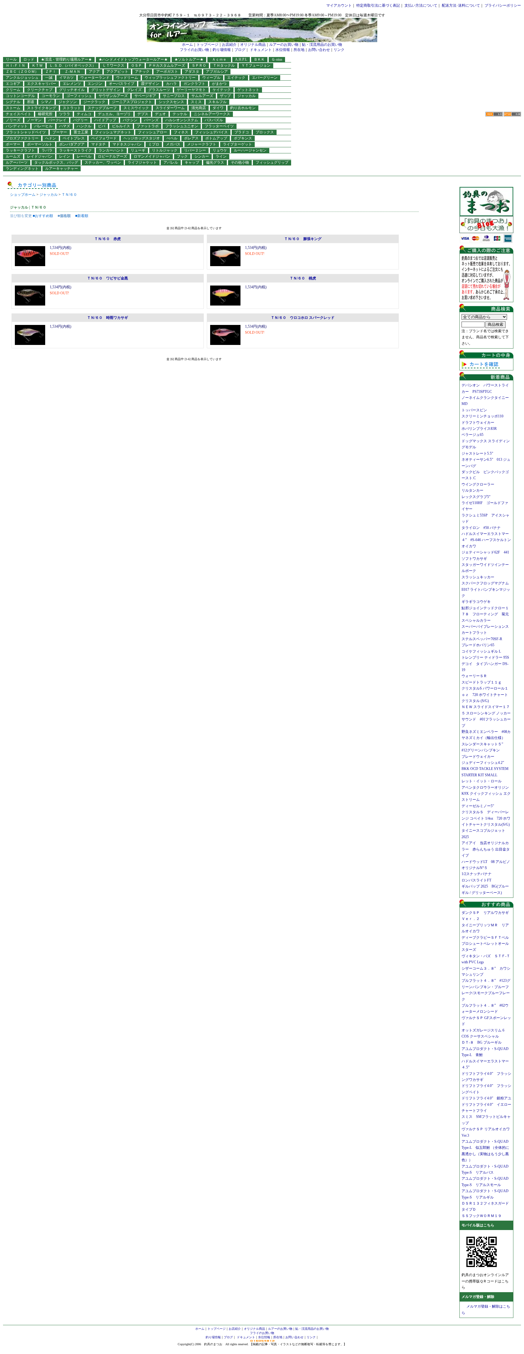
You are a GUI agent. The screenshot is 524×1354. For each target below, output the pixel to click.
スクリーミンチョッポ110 (482, 416)
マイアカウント (339, 5)
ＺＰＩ (50, 71)
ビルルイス (121, 126)
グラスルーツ (159, 90)
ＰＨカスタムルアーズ (167, 65)
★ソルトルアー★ (188, 59)
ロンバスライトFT (476, 880)
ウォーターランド (94, 77)
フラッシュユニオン (181, 126)
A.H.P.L (241, 59)
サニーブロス (174, 96)
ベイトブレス (74, 138)
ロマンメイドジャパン (152, 156)
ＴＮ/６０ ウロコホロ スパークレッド (302, 318)
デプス (142, 114)
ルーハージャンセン (250, 150)
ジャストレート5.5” (477, 453)
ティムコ (84, 114)
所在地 (299, 50)
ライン (221, 156)
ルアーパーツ (17, 162)
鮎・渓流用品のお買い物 (322, 44)
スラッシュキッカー (478, 577)
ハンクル (84, 126)
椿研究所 (45, 114)
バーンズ (151, 120)
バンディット (17, 126)
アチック (142, 71)
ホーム (187, 44)
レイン (64, 156)
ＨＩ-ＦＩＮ (15, 65)
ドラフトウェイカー (478, 422)
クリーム (13, 90)
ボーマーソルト (39, 144)
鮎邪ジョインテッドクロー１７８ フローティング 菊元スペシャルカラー (485, 614)
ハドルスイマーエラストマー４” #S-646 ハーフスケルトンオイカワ (486, 540)
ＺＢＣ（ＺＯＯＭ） (22, 71)
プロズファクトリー (22, 138)
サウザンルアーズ (113, 96)
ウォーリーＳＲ (476, 676)
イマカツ (66, 77)
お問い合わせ (319, 50)
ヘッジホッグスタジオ (141, 138)
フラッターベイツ (219, 126)
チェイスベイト (18, 114)
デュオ (160, 114)
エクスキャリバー (41, 84)
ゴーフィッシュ (79, 96)
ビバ (101, 126)
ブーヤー (59, 132)
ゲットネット (248, 90)
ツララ (64, 114)
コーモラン (51, 96)
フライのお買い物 (194, 50)
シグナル (13, 102)
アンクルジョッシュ (22, 77)
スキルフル (217, 102)
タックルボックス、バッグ (56, 162)
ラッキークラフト (20, 150)
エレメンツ (72, 84)
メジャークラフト (201, 144)
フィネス (181, 132)
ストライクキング (41, 108)
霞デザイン (150, 84)
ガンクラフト (194, 84)
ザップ (225, 96)
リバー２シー (195, 150)
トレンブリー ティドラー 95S (485, 657)
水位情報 (282, 50)
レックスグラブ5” (478, 497)
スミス (196, 102)
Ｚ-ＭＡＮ (74, 71)
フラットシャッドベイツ (26, 132)
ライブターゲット (237, 144)
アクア (94, 71)
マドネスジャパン (127, 144)
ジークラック (94, 102)
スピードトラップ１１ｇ (483, 682)
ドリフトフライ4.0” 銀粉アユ (486, 1098)
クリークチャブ (39, 90)
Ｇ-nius (276, 59)
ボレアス (191, 138)
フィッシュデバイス (211, 132)
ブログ (239, 50)
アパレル (170, 162)
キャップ (192, 162)
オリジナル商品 (253, 44)
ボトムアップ (216, 138)
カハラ (171, 84)
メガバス (173, 144)
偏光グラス (215, 162)
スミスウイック (136, 108)
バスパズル (214, 120)
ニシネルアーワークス (212, 114)
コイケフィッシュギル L (481, 651)
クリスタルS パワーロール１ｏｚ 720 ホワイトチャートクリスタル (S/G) (485, 694)
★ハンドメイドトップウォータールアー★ (133, 59)
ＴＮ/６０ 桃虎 (303, 278)
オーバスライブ (121, 84)
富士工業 (81, 132)
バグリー (80, 120)
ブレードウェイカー (478, 756)
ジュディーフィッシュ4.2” (483, 763)
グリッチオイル (72, 90)
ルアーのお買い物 (283, 44)
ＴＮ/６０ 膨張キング (302, 239)
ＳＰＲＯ (199, 65)
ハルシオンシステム (181, 120)
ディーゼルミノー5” (480, 806)
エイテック (236, 77)
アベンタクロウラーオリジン (487, 787)
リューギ (138, 150)
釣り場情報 (222, 50)
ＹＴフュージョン (255, 65)
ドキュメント (261, 50)
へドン (50, 138)
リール (11, 59)
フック (182, 156)
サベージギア (145, 96)
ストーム (13, 108)
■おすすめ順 (43, 216)
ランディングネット (22, 168)
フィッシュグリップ (272, 162)
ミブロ (153, 144)
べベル (171, 138)
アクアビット (117, 71)
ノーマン (34, 120)
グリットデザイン (105, 90)
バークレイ (57, 120)
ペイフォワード (104, 138)
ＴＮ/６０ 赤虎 (107, 239)
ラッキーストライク (75, 150)
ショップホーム (22, 194)
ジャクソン (68, 102)
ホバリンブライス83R (479, 428)
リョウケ (220, 150)
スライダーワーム (170, 108)
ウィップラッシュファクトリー (170, 77)
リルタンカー (472, 490)
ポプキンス (243, 138)
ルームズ (13, 156)
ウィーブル (211, 77)
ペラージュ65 (472, 435)
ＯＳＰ (136, 65)
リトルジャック (164, 150)
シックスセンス (171, 102)
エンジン (95, 84)
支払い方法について (421, 5)
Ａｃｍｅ (221, 59)
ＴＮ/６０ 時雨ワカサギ (107, 318)
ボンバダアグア (72, 144)
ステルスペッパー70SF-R (482, 639)
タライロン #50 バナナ (481, 528)
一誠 (48, 77)
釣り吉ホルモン (243, 108)
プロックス (265, 132)
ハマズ (64, 126)
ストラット (72, 108)
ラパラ (47, 150)
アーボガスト (167, 71)
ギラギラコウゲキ (478, 602)
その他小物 (240, 162)
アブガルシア (217, 71)
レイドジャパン (39, 156)
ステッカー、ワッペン (103, 162)
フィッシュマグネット (113, 132)
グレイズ (134, 90)
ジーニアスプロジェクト (132, 102)
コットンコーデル (20, 96)
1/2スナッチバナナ (477, 874)
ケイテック (222, 90)
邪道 (30, 102)
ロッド (28, 59)
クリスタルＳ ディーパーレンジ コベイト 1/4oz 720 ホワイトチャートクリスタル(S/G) (486, 818)
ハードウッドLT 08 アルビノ (486, 862)
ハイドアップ (105, 120)
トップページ (207, 44)
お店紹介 (229, 44)
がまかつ (219, 84)
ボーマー (13, 144)
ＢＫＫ (259, 59)
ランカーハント (111, 150)
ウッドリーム (127, 77)
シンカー (201, 156)
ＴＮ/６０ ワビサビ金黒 (107, 278)
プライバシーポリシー (503, 5)
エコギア (13, 84)
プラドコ (241, 132)
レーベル (84, 156)
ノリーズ (13, 120)
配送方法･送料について (461, 5)
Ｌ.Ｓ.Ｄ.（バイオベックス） (72, 65)
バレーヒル (43, 126)
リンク (339, 50)
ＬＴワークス (113, 65)
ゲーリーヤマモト (191, 90)
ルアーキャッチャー (61, 168)
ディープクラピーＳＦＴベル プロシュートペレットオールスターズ (487, 943)
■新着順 (81, 216)
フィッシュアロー (152, 132)
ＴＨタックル (224, 65)
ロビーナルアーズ (112, 156)
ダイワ (218, 108)
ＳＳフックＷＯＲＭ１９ (482, 1216)
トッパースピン (474, 410)
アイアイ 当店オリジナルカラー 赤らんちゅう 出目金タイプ (486, 849)
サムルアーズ (202, 96)
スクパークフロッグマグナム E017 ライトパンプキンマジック (487, 589)
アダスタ (192, 71)
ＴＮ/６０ (69, 194)
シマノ (46, 102)
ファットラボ (148, 126)
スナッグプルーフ (102, 108)
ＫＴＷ (37, 65)
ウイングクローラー (478, 484)
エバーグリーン (264, 77)
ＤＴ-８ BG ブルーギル (482, 1042)
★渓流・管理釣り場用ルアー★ (66, 59)
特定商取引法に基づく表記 (378, 5)
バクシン (130, 120)
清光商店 (198, 108)
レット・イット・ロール (482, 781)
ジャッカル (246, 96)
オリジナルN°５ (475, 868)
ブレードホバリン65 (478, 645)
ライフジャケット (142, 162)
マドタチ (98, 144)
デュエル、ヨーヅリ (114, 114)
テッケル (180, 114)
